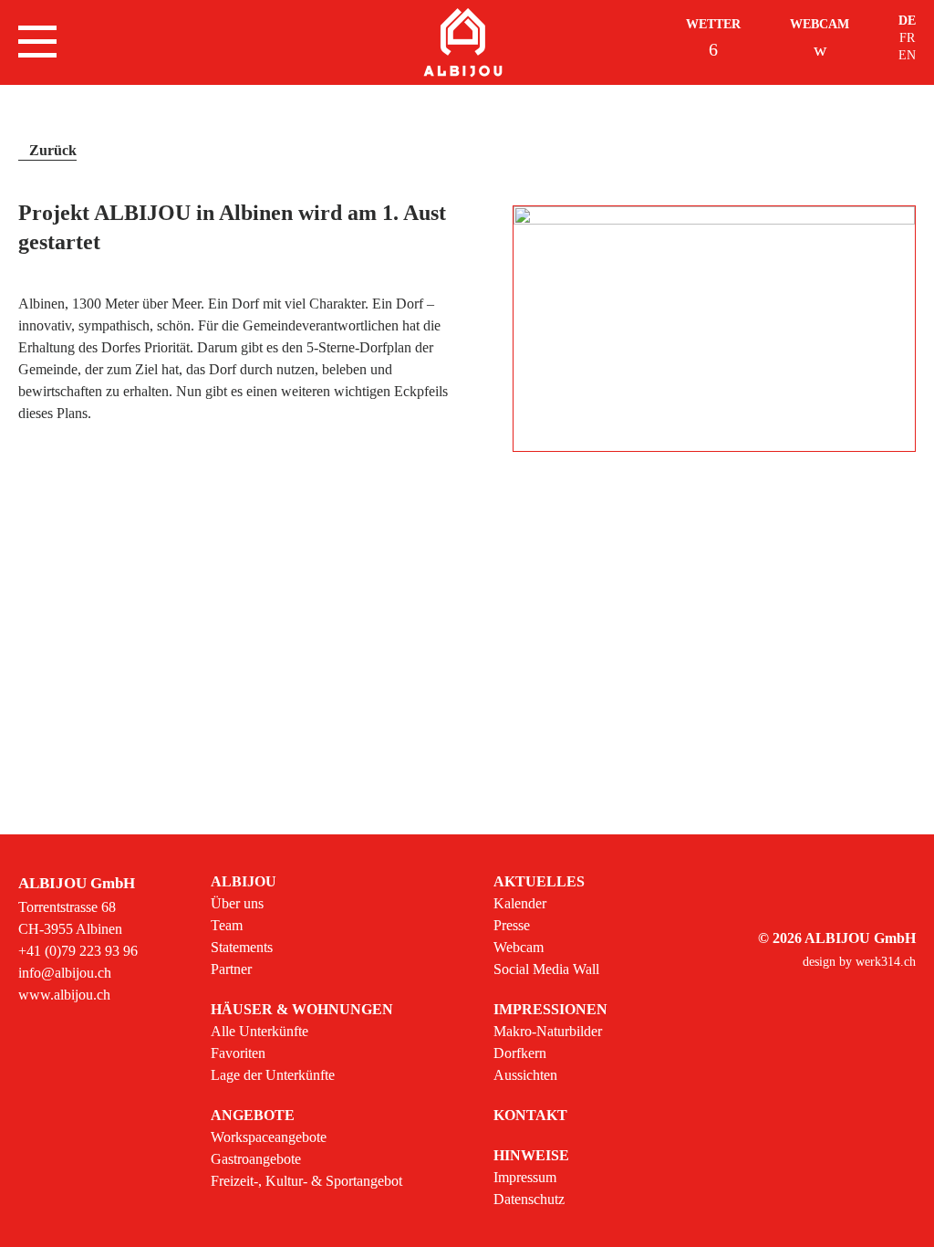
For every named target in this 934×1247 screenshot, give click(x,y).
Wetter (713, 24)
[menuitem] (306, 925)
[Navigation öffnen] (37, 42)
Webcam (819, 24)
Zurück (53, 150)
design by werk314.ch (859, 962)
